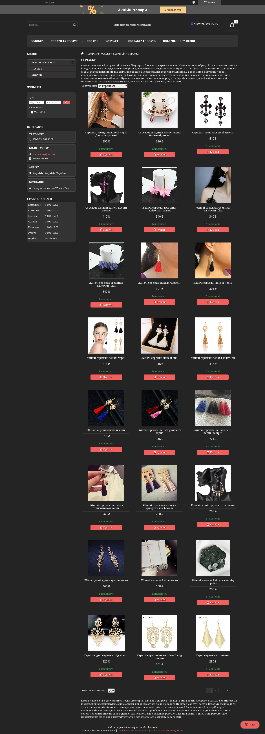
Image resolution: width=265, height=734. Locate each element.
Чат (252, 724)
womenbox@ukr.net (43, 154)
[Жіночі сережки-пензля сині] (106, 408)
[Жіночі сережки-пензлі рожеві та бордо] (159, 408)
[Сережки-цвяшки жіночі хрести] (213, 110)
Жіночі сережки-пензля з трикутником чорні (106, 507)
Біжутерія (119, 53)
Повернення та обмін (179, 41)
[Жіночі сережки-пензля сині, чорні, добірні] (213, 408)
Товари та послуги (65, 41)
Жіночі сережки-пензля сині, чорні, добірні (213, 431)
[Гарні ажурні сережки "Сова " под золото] (159, 633)
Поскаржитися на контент (133, 730)
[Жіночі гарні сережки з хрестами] (213, 483)
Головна (37, 41)
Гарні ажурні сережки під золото (106, 655)
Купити (107, 154)
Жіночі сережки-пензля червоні (159, 282)
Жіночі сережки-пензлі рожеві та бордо (159, 431)
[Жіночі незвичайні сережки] (159, 558)
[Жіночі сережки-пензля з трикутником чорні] (106, 483)
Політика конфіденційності (167, 730)
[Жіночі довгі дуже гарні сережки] (106, 558)
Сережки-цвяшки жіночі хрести (213, 132)
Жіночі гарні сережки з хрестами (213, 505)
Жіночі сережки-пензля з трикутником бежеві (159, 507)
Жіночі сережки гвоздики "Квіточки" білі (213, 209)
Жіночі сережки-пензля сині (106, 430)
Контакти (113, 41)
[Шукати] (74, 25)
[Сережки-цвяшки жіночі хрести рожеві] (106, 185)
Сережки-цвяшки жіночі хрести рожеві (106, 209)
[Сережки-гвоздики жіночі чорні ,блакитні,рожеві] (106, 110)
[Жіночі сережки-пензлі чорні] (213, 260)
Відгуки (37, 74)
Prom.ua (152, 727)
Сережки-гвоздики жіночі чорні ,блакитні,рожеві (106, 134)
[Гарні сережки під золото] (213, 633)
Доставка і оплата (142, 41)
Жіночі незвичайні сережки (159, 580)
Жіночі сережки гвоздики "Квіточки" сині (106, 284)
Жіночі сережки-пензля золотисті (213, 357)
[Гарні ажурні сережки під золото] (106, 633)
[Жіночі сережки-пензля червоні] (159, 260)
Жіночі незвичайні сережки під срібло (213, 582)
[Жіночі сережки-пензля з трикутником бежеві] (159, 483)
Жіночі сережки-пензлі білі (160, 357)
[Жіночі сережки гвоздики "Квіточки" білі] (213, 185)
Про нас (92, 41)
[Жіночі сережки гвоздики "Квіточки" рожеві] (159, 185)
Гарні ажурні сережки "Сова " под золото (159, 657)
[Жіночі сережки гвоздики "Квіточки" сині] (106, 260)
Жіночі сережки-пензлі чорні (213, 282)
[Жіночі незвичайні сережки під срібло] (213, 558)
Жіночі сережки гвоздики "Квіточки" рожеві (159, 209)
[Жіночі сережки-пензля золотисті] (213, 335)
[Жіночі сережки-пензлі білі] (159, 335)
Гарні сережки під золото (212, 655)
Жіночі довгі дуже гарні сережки (106, 580)
